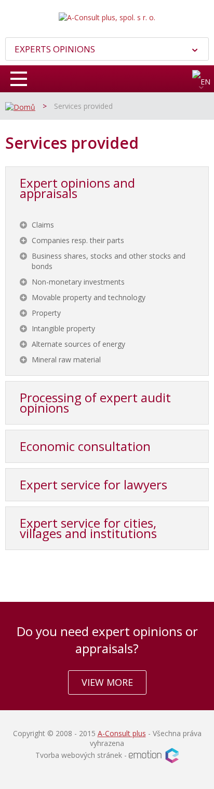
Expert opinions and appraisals (77, 188)
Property (46, 313)
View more (107, 682)
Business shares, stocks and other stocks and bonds (108, 261)
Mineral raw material (66, 359)
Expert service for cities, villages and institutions (88, 528)
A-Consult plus (122, 733)
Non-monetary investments (78, 282)
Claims (43, 225)
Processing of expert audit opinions (95, 402)
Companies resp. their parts (78, 240)
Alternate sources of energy (78, 344)
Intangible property (63, 328)
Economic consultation (85, 446)
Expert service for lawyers (93, 484)
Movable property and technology (88, 297)
